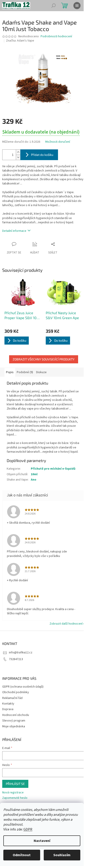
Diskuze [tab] (41, 372)
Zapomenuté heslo (14, 798)
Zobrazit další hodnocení (66, 623)
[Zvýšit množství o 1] (18, 152)
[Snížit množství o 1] (18, 157)
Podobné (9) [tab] (25, 372)
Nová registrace (13, 793)
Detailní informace (14, 231)
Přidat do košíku (42, 155)
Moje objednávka (13, 726)
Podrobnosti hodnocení (56, 36)
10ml (34, 474)
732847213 (16, 659)
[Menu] (76, 5)
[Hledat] (53, 5)
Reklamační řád (12, 698)
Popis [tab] (10, 372)
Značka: (20, 40)
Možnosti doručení (57, 142)
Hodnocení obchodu (15, 715)
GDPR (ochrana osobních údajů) (23, 686)
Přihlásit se (15, 784)
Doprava (7, 709)
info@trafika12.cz (20, 652)
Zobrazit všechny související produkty (44, 359)
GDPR (27, 829)
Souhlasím (61, 855)
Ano (33, 479)
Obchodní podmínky (15, 692)
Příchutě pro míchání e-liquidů (53, 468)
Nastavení (42, 840)
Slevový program (13, 720)
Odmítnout (22, 855)
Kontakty (8, 703)
